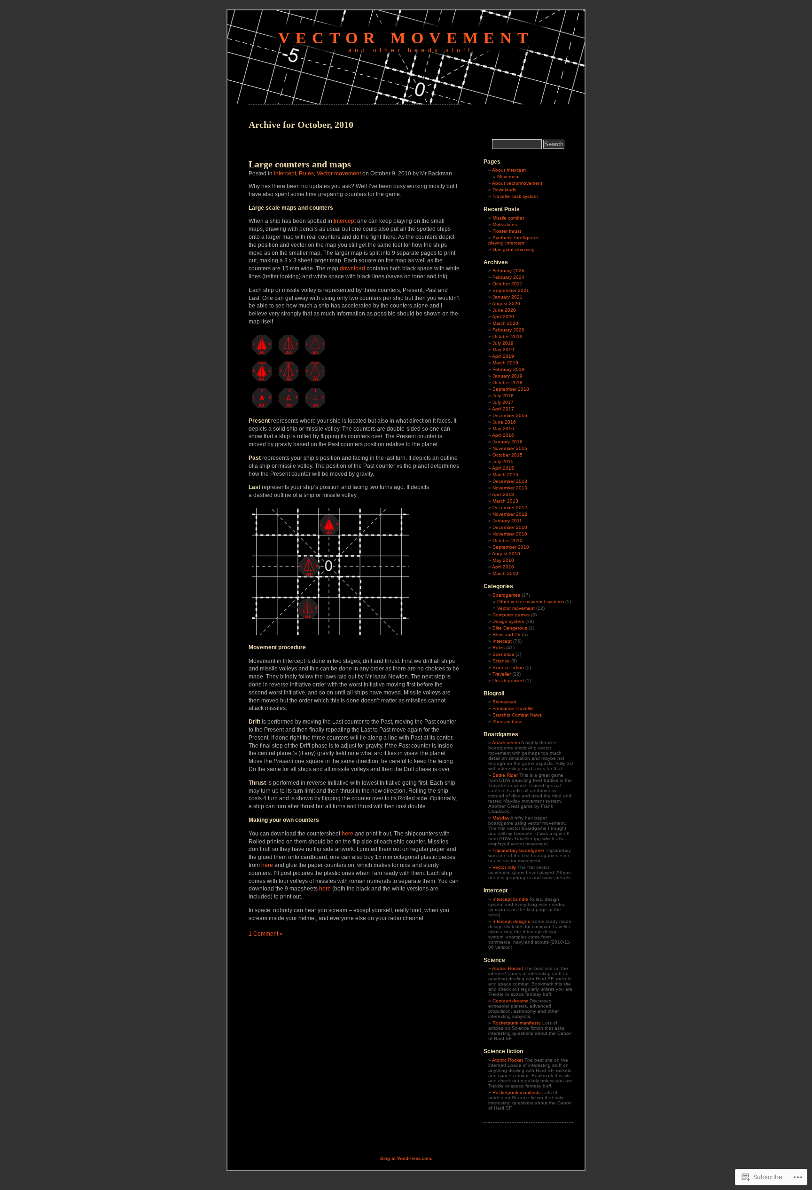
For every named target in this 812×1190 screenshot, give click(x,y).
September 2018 (510, 389)
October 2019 (507, 336)
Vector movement (406, 38)
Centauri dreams (510, 1000)
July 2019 (503, 343)
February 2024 (508, 277)
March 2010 (505, 573)
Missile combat (508, 218)
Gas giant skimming (513, 249)
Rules (306, 173)
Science (501, 660)
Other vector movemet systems (530, 601)
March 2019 (505, 362)
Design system (508, 621)
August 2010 (506, 553)
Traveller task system (515, 196)
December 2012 (509, 507)
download (353, 268)
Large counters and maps (300, 164)
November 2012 (509, 514)
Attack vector (506, 742)
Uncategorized (508, 680)
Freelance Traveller (513, 708)
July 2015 (503, 461)
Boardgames (506, 595)
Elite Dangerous (509, 627)
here (348, 833)
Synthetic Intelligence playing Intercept (513, 240)
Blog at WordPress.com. (406, 1158)
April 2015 (503, 468)
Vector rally (504, 867)
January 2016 (507, 441)
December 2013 (509, 481)
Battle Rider (505, 775)
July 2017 (503, 402)
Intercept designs (511, 921)
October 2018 (507, 382)
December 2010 (509, 527)
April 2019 (503, 356)
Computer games (511, 614)
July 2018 (503, 395)
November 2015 (509, 448)
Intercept (285, 173)
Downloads (504, 189)
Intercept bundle (510, 899)
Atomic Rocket (507, 968)
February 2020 (508, 329)
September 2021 (510, 290)
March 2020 (505, 323)
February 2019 (508, 369)
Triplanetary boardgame (518, 850)
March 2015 (505, 474)
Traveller (501, 674)
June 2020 (504, 310)
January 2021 (507, 296)
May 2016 (503, 428)
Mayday (500, 817)
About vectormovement (517, 183)
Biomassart (504, 701)
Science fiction (508, 667)
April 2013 (503, 494)
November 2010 (509, 533)
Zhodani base (507, 721)
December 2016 (509, 415)
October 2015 (507, 454)
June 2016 (504, 422)
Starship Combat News (517, 714)
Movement (508, 176)
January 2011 (507, 520)
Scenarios (503, 654)
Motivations (504, 224)
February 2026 (508, 270)
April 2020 (503, 316)
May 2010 (503, 560)
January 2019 (507, 375)
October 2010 (507, 540)
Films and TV (506, 634)
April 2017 (503, 408)
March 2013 (505, 501)
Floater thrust (506, 231)
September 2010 (510, 547)
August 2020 (506, 303)
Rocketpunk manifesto (516, 1022)
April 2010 (503, 566)
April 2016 (503, 435)
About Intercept (509, 170)
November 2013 (509, 487)
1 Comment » (266, 933)
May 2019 (503, 349)
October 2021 (507, 283)
